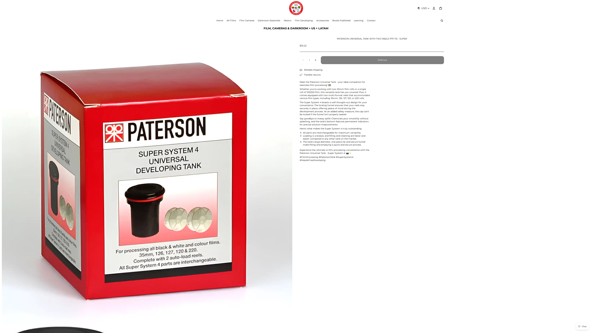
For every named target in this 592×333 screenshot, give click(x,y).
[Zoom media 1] (147, 179)
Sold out (382, 60)
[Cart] (440, 8)
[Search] (441, 20)
